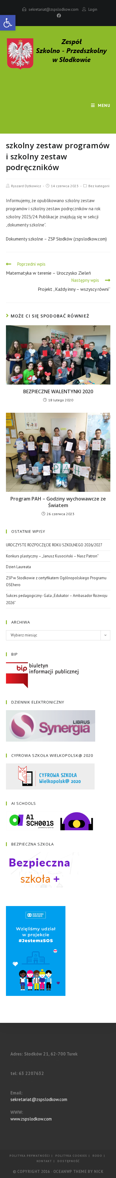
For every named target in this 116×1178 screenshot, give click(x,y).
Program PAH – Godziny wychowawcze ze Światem (58, 502)
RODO (97, 1156)
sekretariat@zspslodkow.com (54, 9)
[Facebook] (58, 15)
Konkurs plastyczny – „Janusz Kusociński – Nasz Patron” (52, 556)
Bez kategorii (98, 186)
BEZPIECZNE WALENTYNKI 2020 (58, 391)
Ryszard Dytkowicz (26, 186)
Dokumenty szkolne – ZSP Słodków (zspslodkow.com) (56, 239)
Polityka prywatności (30, 1156)
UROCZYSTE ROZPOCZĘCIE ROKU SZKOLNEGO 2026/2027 (54, 545)
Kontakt (44, 1161)
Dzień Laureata (18, 566)
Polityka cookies (71, 1156)
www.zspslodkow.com (31, 1119)
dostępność (68, 1161)
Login (92, 9)
